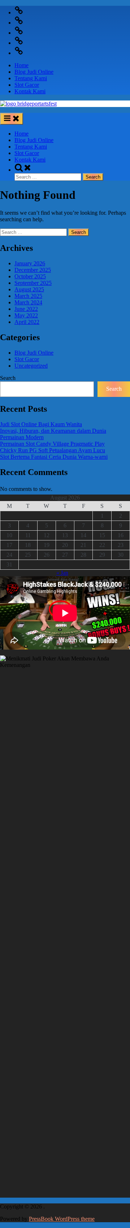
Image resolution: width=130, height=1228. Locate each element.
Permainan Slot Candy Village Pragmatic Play (52, 444)
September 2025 (33, 283)
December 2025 (32, 270)
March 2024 (28, 302)
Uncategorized (31, 366)
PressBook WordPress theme (62, 1219)
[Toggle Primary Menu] (11, 119)
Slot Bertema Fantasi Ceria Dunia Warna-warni (54, 457)
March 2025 (28, 296)
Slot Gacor (26, 85)
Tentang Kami (30, 78)
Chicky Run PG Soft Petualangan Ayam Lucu (52, 450)
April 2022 (26, 322)
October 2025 (30, 276)
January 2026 (29, 263)
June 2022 (26, 309)
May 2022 (26, 315)
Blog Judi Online (33, 72)
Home (21, 65)
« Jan (62, 573)
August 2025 (29, 289)
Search (8, 378)
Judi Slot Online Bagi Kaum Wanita (41, 424)
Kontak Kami (30, 91)
